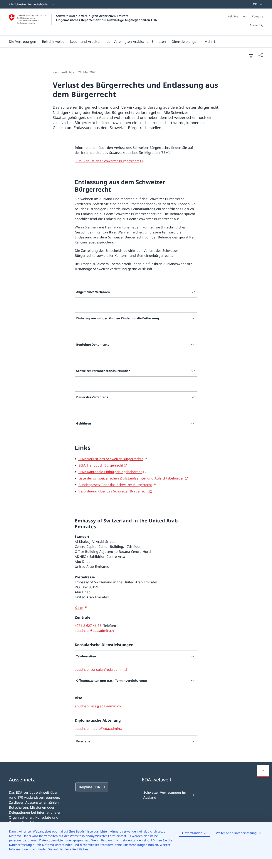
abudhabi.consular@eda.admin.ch (101, 669)
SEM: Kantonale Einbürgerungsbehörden (110, 471)
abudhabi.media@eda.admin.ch (100, 728)
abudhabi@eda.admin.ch (94, 630)
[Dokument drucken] (251, 55)
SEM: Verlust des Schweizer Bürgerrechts (107, 161)
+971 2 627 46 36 (88, 625)
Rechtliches (80, 849)
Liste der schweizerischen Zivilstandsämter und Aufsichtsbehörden (131, 478)
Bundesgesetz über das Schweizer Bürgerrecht (115, 484)
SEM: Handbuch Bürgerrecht (100, 465)
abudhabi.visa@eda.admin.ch (98, 706)
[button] (22, 41)
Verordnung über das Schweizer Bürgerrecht (113, 491)
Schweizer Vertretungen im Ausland (164, 795)
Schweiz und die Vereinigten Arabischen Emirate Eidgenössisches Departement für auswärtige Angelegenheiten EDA (106, 18)
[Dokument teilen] (260, 55)
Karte (79, 607)
